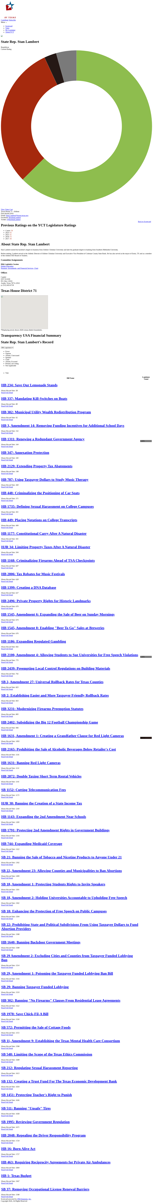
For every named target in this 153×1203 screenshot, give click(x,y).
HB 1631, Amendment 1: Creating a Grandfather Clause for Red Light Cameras (62, 736)
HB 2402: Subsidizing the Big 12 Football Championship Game (49, 722)
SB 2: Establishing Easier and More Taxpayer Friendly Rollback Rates (55, 695)
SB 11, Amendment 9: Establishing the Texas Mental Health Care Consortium (60, 1041)
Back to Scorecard (144, 222)
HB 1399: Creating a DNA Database (28, 587)
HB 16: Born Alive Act (18, 1149)
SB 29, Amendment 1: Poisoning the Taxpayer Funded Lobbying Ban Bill (57, 973)
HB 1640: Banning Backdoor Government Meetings (40, 942)
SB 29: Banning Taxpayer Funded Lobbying (35, 987)
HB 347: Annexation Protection (25, 453)
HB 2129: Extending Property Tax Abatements (36, 466)
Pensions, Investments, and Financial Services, (19, 268)
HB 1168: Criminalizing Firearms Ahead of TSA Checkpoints (48, 560)
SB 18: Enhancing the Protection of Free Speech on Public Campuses (54, 911)
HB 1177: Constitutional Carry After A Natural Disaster (44, 533)
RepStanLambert (15, 218)
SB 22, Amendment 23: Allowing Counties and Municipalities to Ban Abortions (61, 871)
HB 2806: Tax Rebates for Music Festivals (33, 574)
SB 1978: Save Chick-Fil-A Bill (24, 1014)
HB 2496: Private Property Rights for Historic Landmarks (46, 601)
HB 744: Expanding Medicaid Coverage (31, 844)
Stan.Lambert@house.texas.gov (17, 215)
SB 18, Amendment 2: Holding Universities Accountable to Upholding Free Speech (64, 898)
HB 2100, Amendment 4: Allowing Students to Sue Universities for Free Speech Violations (69, 655)
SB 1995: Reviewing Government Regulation (35, 1122)
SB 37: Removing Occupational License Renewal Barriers (45, 1189)
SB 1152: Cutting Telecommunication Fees (33, 790)
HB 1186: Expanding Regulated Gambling (33, 641)
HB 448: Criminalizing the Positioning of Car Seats (40, 493)
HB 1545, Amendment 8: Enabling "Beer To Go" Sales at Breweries (52, 628)
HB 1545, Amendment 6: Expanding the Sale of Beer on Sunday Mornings (57, 614)
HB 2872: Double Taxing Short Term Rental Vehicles (41, 776)
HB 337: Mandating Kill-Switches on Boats (34, 398)
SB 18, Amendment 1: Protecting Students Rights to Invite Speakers (53, 884)
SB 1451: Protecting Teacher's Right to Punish (36, 1095)
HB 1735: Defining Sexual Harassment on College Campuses (47, 506)
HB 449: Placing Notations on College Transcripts (39, 520)
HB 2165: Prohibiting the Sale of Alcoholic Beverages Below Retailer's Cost (58, 749)
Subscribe (12, 20)
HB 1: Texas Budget (16, 1176)
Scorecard (8, 26)
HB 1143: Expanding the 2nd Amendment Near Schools (43, 817)
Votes (7, 28)
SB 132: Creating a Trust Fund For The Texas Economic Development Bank (59, 1081)
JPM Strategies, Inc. (24, 1199)
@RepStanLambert (13, 220)
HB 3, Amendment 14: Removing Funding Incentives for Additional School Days (62, 426)
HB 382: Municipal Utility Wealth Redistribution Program (46, 412)
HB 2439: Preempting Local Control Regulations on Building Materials (55, 668)
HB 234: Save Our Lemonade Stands (29, 385)
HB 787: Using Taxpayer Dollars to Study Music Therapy (44, 480)
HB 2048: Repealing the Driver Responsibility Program (43, 1135)
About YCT (9, 32)
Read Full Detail (7, 393)
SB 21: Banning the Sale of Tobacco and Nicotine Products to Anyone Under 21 (61, 857)
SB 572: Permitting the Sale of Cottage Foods (36, 1027)
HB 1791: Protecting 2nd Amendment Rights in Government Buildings (55, 830)
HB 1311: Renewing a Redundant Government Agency (43, 439)
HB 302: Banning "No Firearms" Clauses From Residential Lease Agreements (60, 1000)
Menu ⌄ (4, 22)
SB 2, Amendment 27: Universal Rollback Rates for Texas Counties (52, 682)
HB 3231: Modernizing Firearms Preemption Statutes (42, 709)
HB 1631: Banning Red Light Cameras (30, 763)
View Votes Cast (7, 209)
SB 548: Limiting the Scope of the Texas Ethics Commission (46, 1054)
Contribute (4, 20)
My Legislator (10, 30)
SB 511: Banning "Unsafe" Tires (26, 1108)
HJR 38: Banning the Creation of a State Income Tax (41, 803)
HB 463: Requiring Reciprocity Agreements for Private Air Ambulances (55, 1162)
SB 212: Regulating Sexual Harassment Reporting (39, 1068)
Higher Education (7, 266)
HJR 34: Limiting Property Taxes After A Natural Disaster (45, 547)
